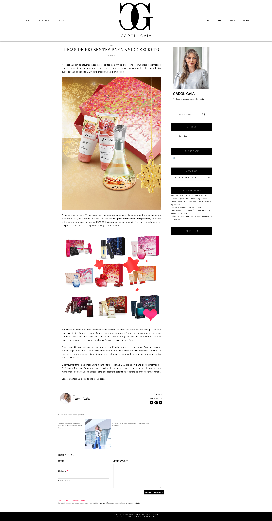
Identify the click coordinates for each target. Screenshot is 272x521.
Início (28, 21)
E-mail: (63, 471)
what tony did (150, 516)
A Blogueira (44, 21)
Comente (158, 394)
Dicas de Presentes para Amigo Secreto (111, 50)
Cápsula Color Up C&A (181, 208)
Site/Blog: (64, 481)
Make (232, 21)
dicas (111, 45)
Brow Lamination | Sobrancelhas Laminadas (191, 202)
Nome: (62, 461)
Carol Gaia (183, 136)
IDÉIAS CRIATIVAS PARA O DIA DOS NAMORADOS (191, 216)
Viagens (246, 21)
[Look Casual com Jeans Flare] (98, 434)
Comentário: (120, 461)
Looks (206, 21)
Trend (219, 21)
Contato (60, 21)
